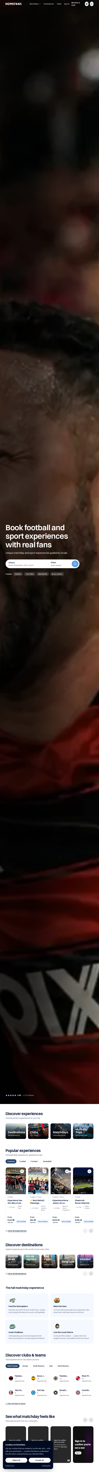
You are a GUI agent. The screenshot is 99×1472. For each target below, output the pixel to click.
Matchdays (34, 4)
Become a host (75, 4)
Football (22, 1161)
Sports (67, 4)
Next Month (42, 574)
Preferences (9, 1465)
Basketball (47, 1161)
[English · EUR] (86, 4)
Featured (10, 1161)
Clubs (59, 4)
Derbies (18, 574)
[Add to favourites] (22, 1171)
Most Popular (12, 1366)
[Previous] (85, 1230)
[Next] (91, 1230)
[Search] (75, 563)
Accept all (39, 1460)
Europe (25, 1366)
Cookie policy (46, 1465)
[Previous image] (8, 1181)
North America (63, 1366)
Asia (51, 1366)
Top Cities (30, 574)
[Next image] (23, 1181)
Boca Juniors (57, 574)
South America (38, 1366)
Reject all (16, 1460)
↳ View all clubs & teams (15, 1403)
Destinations (49, 4)
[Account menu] (91, 4)
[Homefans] (13, 4)
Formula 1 (34, 1161)
